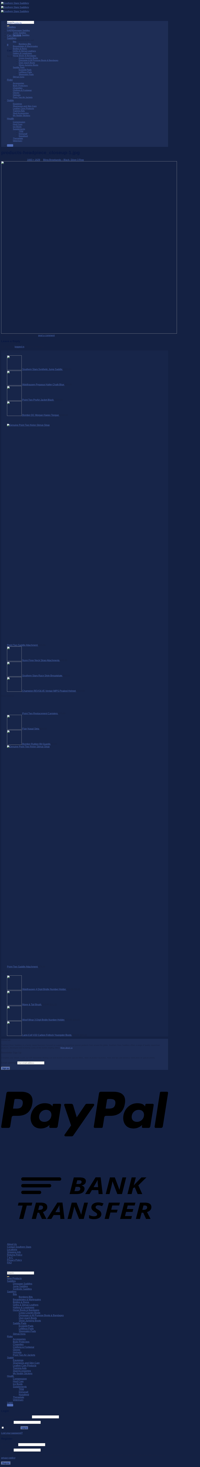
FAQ (9, 1262)
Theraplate (18, 138)
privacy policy (8, 1458)
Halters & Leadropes (22, 53)
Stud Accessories (21, 113)
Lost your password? (12, 1433)
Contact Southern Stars (19, 1247)
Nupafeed (23, 136)
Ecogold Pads (25, 70)
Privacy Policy (14, 1260)
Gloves (16, 92)
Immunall (23, 133)
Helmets (16, 95)
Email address (9, 1444)
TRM (21, 131)
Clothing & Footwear (22, 90)
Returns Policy (14, 1255)
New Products (14, 23)
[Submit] (8, 1276)
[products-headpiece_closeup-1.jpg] (89, 333)
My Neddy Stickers (21, 115)
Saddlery (11, 38)
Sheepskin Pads (26, 74)
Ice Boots (17, 126)
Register (5, 1463)
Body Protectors (20, 85)
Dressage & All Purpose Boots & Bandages (38, 60)
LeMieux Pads (25, 72)
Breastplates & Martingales (25, 46)
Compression (19, 122)
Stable (10, 100)
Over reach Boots (27, 62)
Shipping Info (14, 1252)
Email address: (9, 1063)
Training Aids (19, 111)
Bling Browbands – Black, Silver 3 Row (63, 160)
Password (7, 1422)
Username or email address (16, 1417)
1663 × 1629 (33, 160)
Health (10, 118)
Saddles (11, 27)
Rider (10, 80)
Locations (12, 1249)
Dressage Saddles (21, 30)
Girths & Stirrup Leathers (24, 51)
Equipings (17, 104)
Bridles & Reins (20, 48)
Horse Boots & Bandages (24, 55)
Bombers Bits (25, 44)
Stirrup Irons (18, 77)
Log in (24, 1428)
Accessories (18, 83)
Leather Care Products (23, 108)
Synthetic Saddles (21, 35)
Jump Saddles (19, 33)
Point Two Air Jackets (23, 97)
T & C (10, 1257)
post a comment (46, 335)
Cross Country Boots (28, 58)
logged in (19, 346)
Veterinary (17, 141)
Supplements (19, 129)
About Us (12, 1244)
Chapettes (17, 88)
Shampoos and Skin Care (25, 106)
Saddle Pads (19, 67)
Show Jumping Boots (28, 65)
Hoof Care (17, 124)
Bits (14, 41)
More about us (66, 1048)
